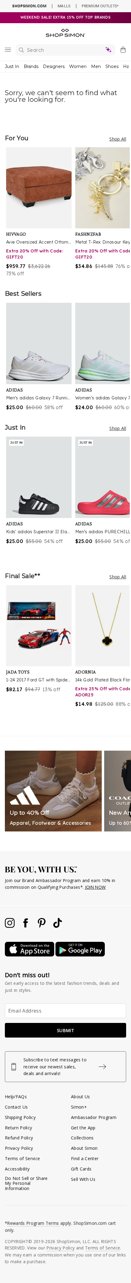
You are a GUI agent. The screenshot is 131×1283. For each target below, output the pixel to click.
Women (78, 66)
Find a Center (84, 1158)
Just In (12, 66)
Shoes (112, 66)
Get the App (83, 1128)
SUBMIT (65, 1030)
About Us (80, 1096)
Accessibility (17, 1169)
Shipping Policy (20, 1117)
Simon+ (79, 1107)
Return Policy (18, 1128)
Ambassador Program (93, 1117)
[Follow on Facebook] (26, 926)
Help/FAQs (16, 1096)
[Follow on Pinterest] (42, 926)
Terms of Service (22, 1158)
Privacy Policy (19, 1148)
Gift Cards (81, 1169)
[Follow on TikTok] (57, 926)
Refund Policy (19, 1138)
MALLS (64, 6)
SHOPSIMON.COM (29, 6)
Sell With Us (83, 1179)
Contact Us (16, 1107)
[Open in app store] (30, 955)
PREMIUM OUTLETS (100, 6)
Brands (31, 66)
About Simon (84, 1148)
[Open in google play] (80, 955)
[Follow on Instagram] (10, 926)
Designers (54, 66)
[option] (40, 212)
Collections (82, 1138)
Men (96, 66)
